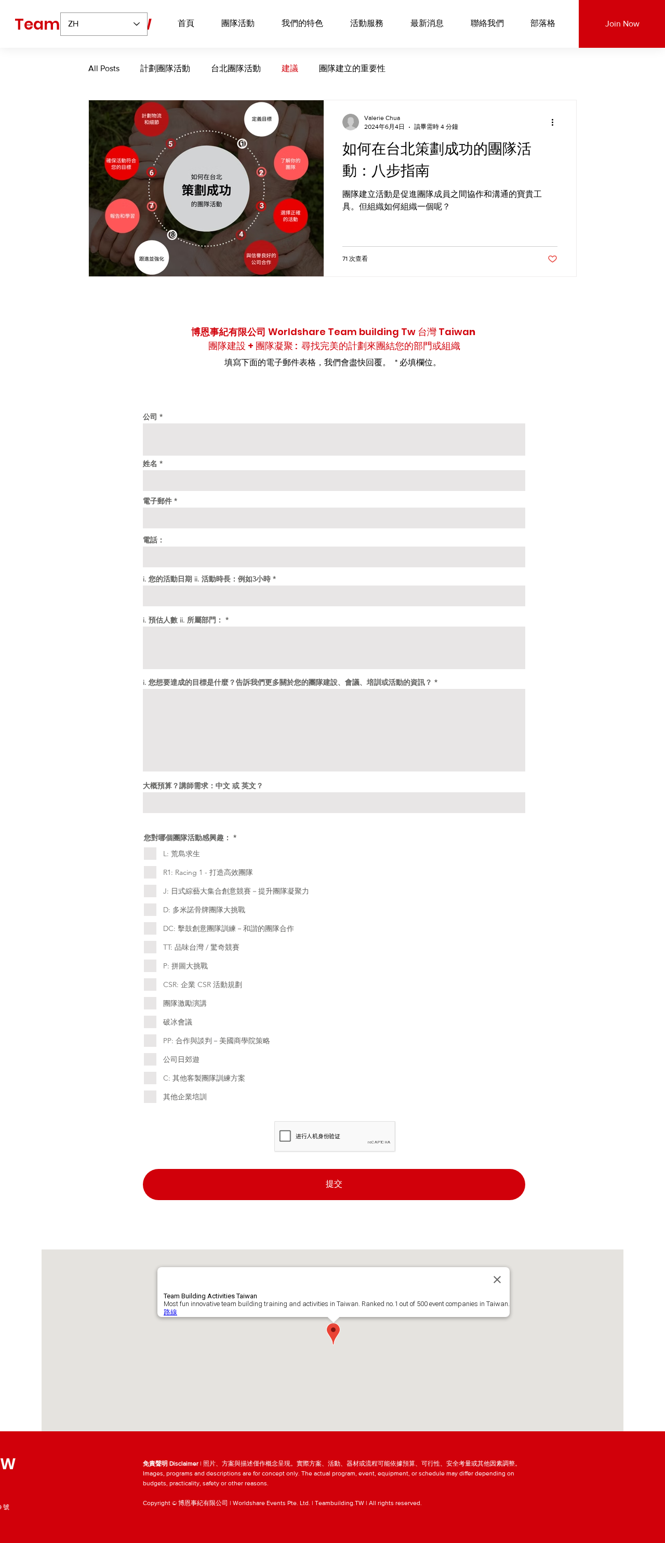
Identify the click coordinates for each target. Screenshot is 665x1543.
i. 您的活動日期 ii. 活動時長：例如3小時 (207, 578)
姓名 (150, 463)
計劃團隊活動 (165, 68)
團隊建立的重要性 (352, 68)
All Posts (103, 68)
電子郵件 (157, 500)
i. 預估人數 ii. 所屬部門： (183, 619)
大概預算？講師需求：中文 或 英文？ (203, 785)
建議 (290, 68)
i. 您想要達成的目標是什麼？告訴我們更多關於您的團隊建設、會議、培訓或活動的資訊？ (287, 682)
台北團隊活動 (236, 68)
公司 (150, 416)
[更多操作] (556, 122)
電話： (154, 539)
